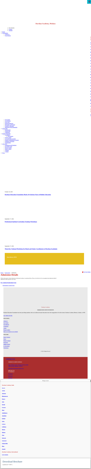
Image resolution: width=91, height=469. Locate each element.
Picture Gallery (8, 147)
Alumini (10, 30)
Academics (7, 135)
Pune (3, 435)
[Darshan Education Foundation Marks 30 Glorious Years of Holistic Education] (32, 190)
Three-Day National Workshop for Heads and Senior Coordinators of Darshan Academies (31, 249)
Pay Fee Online (86, 272)
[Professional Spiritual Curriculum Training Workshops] (22, 217)
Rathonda (4, 438)
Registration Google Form (8, 285)
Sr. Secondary (6, 346)
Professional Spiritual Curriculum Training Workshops (21, 221)
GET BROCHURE (7, 315)
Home (3, 31)
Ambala (3, 390)
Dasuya (3, 399)
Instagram (10, 376)
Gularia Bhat (5, 443)
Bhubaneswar (5, 396)
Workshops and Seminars (10, 145)
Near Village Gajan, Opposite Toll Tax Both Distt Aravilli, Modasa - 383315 (18, 365)
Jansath (3, 449)
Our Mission (8, 121)
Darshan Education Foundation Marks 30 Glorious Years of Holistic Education (28, 194)
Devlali (3, 404)
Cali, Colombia (5, 454)
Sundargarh (4, 440)
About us (5, 321)
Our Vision (7, 119)
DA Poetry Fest (8, 146)
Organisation (5, 33)
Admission (7, 132)
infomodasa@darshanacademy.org (16, 368)
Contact (10, 29)
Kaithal (3, 418)
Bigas (3, 446)
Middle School (6, 344)
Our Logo (7, 122)
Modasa (3, 432)
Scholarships (8, 142)
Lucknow (3, 424)
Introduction (8, 129)
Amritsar (4, 393)
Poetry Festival (6, 337)
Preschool (5, 342)
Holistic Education (6, 133)
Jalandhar (4, 415)
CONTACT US (10, 359)
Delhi (3, 401)
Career (4, 328)
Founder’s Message (9, 126)
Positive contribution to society (12, 140)
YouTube (10, 378)
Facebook (10, 373)
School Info (4, 128)
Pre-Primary (10, 136)
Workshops (5, 347)
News (3, 153)
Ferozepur (4, 407)
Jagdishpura (4, 413)
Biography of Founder (10, 124)
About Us (7, 34)
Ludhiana (4, 426)
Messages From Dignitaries (11, 127)
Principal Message (9, 123)
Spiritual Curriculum (9, 141)
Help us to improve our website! (10, 331)
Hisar (3, 410)
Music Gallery (8, 149)
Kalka (3, 421)
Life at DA (4, 144)
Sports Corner (8, 137)
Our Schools (8, 35)
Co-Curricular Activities (10, 138)
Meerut (3, 429)
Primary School (6, 340)
